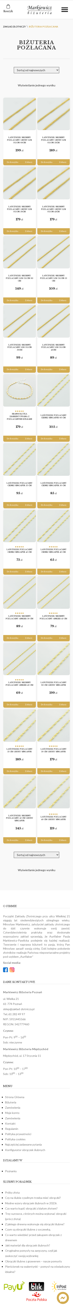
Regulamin (11, 1128)
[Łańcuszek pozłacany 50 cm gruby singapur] (53, 725)
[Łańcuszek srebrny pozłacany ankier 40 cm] (19, 659)
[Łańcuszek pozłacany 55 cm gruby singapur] (19, 725)
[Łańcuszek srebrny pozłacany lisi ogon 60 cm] (19, 252)
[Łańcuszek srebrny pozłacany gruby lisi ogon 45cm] (53, 183)
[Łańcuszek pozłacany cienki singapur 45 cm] (19, 526)
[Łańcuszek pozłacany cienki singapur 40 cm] (53, 526)
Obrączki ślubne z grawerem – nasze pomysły (33, 1261)
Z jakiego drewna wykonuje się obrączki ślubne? (34, 1224)
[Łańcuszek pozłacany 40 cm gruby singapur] (53, 792)
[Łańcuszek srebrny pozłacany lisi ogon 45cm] (53, 321)
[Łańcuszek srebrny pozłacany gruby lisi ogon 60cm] (19, 114)
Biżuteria (10, 1102)
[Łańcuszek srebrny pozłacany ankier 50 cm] (19, 592)
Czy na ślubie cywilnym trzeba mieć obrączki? (33, 1197)
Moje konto (12, 1112)
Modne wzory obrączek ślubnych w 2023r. (31, 1203)
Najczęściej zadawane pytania (23, 1144)
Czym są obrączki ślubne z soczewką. (28, 1229)
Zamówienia (12, 1107)
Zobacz (28, 162)
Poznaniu (11, 1171)
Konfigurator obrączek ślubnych (25, 1150)
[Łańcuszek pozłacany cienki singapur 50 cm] (53, 459)
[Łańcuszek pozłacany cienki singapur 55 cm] (19, 459)
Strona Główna (14, 1097)
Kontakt (10, 1123)
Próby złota (12, 1192)
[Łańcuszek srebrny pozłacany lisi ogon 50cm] (19, 321)
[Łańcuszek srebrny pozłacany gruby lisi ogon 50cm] (19, 183)
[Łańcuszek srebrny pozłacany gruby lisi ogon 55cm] (53, 114)
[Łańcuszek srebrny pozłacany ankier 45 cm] (53, 592)
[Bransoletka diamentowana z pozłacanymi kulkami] (19, 390)
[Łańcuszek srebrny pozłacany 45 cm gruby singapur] (19, 792)
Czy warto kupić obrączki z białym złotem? (31, 1208)
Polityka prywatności (18, 1134)
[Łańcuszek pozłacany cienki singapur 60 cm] (53, 390)
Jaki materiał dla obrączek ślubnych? (27, 1245)
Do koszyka (12, 162)
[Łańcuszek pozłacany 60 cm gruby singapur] (53, 659)
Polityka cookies (15, 1139)
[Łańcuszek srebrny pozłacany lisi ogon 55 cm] (53, 252)
